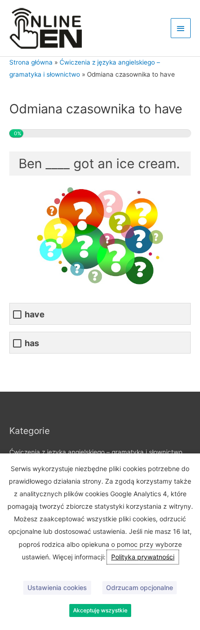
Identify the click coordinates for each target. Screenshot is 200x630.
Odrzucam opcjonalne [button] (139, 587)
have (35, 314)
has (32, 343)
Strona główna (31, 62)
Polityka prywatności (142, 557)
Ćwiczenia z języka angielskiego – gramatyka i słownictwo (95, 452)
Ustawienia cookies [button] (57, 587)
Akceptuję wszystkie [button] (100, 610)
